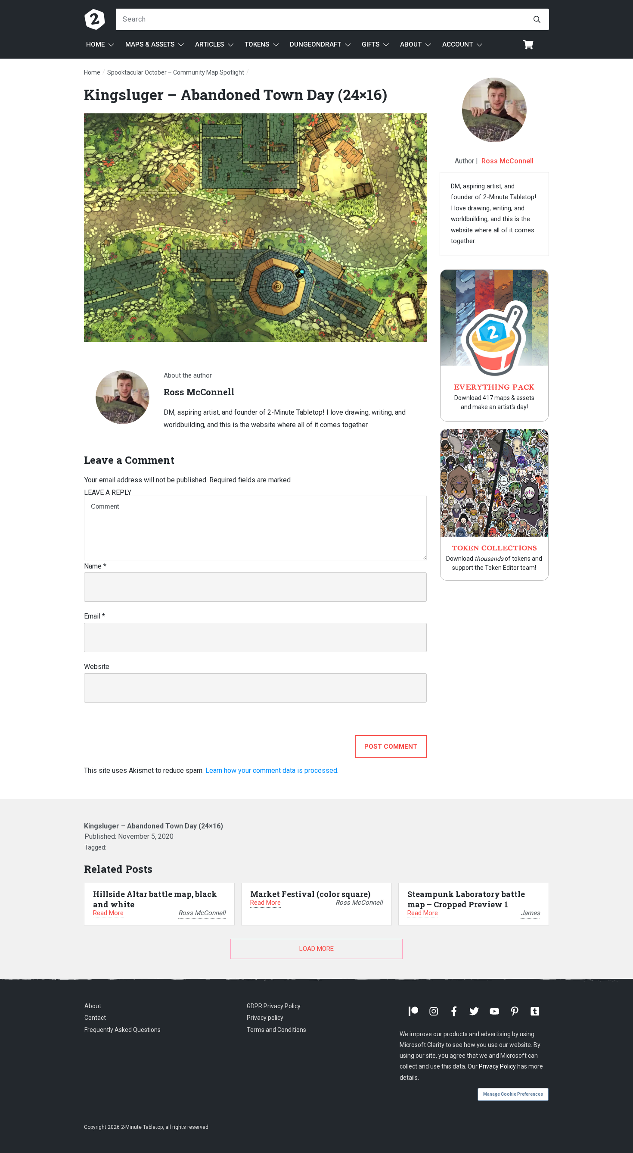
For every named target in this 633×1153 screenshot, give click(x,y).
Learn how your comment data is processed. (271, 770)
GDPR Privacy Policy (274, 1006)
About (92, 1006)
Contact (95, 1017)
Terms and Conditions (276, 1029)
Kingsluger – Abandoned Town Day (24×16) (235, 94)
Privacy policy (265, 1017)
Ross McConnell (507, 161)
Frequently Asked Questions (122, 1029)
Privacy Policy (497, 1066)
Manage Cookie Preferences (513, 1094)
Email (94, 616)
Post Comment (390, 746)
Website (96, 666)
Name (95, 566)
